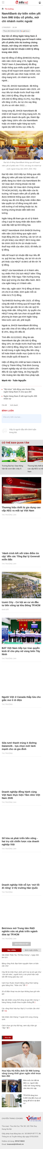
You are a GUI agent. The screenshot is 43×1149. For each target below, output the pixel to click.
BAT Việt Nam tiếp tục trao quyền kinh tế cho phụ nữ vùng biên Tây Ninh (21, 651)
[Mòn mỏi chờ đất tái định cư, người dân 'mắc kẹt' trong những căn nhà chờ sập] (12, 1085)
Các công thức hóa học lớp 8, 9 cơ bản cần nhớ (20, 1008)
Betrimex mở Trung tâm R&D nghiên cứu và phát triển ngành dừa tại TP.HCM (20, 931)
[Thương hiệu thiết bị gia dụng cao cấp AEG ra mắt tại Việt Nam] (21, 490)
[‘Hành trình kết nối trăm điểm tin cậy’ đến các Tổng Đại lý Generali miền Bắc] (21, 536)
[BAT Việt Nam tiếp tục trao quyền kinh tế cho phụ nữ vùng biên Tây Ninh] (21, 631)
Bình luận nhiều (31, 950)
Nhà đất (5, 609)
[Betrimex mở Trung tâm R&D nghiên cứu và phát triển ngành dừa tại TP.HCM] (21, 911)
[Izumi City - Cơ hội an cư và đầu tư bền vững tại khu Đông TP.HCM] (21, 585)
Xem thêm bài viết (21, 944)
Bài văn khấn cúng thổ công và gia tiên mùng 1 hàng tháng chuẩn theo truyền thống (21, 1001)
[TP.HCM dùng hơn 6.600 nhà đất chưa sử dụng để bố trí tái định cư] (12, 1100)
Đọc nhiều (12, 950)
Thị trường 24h (9, 515)
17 (26, 985)
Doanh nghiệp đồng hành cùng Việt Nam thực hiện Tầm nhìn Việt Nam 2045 (21, 794)
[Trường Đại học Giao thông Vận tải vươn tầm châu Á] (14, 454)
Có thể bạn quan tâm (15, 443)
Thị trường (9, 9)
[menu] (3, 2)
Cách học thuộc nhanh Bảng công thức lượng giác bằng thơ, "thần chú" (20, 984)
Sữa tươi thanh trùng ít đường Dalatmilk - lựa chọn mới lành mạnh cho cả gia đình (19, 746)
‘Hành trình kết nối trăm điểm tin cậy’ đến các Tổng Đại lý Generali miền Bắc (21, 556)
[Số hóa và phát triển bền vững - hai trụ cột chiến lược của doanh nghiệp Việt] (21, 821)
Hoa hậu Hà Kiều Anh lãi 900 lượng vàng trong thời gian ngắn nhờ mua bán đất (21, 1073)
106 (5, 1011)
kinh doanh (14, 405)
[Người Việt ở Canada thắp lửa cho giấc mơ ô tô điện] (21, 680)
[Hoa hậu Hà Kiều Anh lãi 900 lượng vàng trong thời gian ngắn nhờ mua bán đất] (21, 1054)
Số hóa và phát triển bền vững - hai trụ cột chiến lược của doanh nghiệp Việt (20, 841)
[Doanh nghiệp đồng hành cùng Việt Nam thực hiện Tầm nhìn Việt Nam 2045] (21, 774)
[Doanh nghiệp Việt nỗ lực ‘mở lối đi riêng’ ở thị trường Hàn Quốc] (21, 867)
